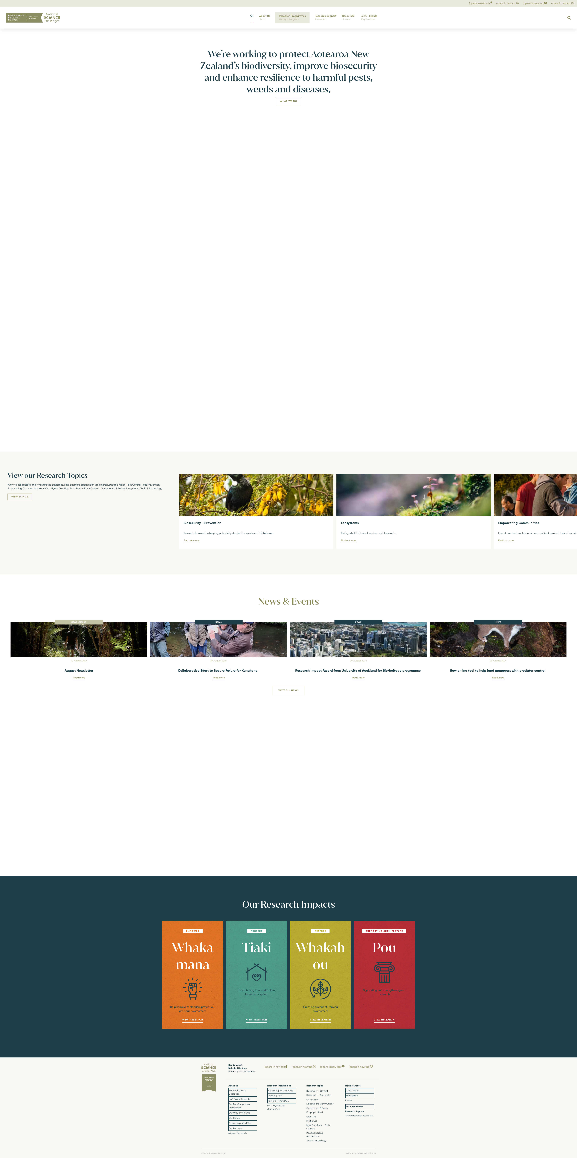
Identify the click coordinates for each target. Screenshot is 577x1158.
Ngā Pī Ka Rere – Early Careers (318, 1127)
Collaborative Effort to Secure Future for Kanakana (218, 670)
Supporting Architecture (384, 931)
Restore (320, 931)
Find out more (191, 540)
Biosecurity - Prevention (318, 1095)
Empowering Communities (320, 1103)
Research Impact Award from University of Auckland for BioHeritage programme (358, 670)
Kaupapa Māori (314, 1112)
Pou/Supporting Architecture (314, 1135)
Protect (257, 931)
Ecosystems (312, 1099)
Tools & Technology (316, 1140)
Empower (192, 931)
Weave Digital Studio (366, 1153)
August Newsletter (79, 670)
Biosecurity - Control (317, 1091)
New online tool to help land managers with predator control (498, 670)
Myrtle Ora (312, 1121)
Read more (79, 677)
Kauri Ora (311, 1116)
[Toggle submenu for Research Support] (372, 1111)
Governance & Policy (317, 1108)
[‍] (251, 18)
